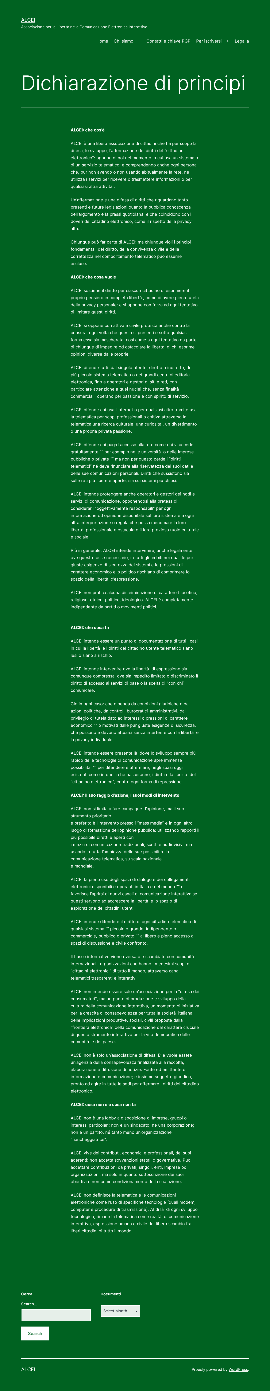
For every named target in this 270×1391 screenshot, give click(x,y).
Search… (29, 1304)
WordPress (238, 1369)
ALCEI (28, 20)
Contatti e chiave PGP (168, 41)
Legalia (242, 41)
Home (102, 41)
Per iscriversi (209, 41)
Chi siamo (123, 41)
